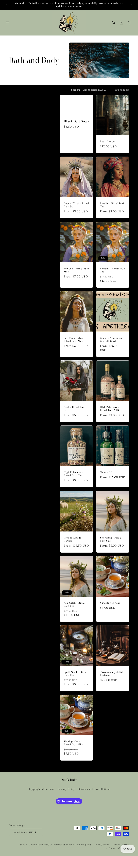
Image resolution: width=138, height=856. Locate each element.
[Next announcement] (131, 5)
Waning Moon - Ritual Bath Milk (73, 743)
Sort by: (75, 89)
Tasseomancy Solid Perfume (111, 674)
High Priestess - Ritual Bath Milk (110, 409)
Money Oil (106, 472)
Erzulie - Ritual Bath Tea (112, 205)
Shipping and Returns (41, 789)
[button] (7, 22)
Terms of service (120, 844)
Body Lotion (107, 141)
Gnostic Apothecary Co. (41, 844)
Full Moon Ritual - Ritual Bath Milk (74, 339)
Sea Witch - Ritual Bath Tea (74, 604)
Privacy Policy (66, 789)
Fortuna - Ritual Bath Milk (76, 270)
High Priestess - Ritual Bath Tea (73, 474)
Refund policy (84, 844)
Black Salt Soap (76, 121)
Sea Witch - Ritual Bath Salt (111, 539)
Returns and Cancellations (94, 789)
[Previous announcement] (6, 5)
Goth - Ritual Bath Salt (74, 409)
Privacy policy (102, 844)
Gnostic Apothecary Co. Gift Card (112, 339)
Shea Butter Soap (110, 602)
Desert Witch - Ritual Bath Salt (76, 205)
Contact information (119, 848)
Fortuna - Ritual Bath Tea (112, 270)
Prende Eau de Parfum (73, 539)
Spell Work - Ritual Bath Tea (76, 674)
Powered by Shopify (64, 844)
